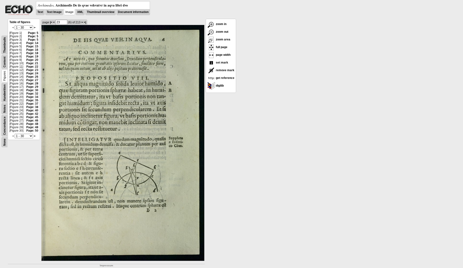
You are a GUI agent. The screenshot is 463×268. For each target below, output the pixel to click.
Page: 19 (32, 56)
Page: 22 (32, 66)
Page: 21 (32, 63)
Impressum (106, 265)
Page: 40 (32, 110)
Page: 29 (32, 87)
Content (4, 62)
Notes (4, 109)
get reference (224, 78)
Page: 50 (32, 130)
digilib (219, 85)
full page (221, 47)
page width (223, 55)
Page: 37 (32, 103)
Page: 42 (32, 113)
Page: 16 (32, 49)
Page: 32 (32, 93)
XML (80, 12)
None (4, 142)
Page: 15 (32, 46)
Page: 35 (32, 100)
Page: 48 (32, 124)
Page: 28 (32, 83)
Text (40, 12)
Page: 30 (32, 90)
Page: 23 (32, 70)
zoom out (221, 31)
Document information (133, 12)
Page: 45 (32, 117)
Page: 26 (32, 76)
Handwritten (4, 92)
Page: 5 (33, 33)
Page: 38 (32, 107)
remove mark (224, 70)
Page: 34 (32, 97)
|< (51, 22)
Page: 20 (32, 60)
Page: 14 (32, 43)
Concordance (4, 125)
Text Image (54, 12)
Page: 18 (32, 53)
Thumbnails (4, 45)
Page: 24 (32, 73)
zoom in (220, 24)
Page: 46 (32, 120)
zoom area (222, 39)
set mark (221, 62)
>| (85, 22)
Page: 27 (32, 80)
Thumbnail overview (100, 12)
